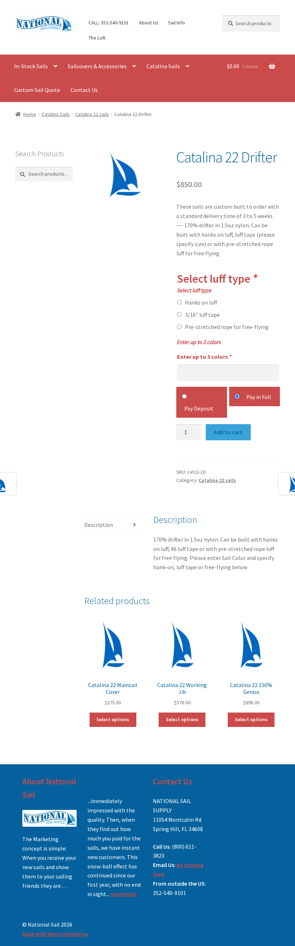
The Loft (96, 37)
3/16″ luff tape (202, 314)
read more (123, 894)
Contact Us (84, 89)
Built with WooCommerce (54, 933)
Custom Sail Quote (37, 89)
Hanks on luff (201, 302)
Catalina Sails (163, 66)
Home (29, 114)
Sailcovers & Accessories (97, 66)
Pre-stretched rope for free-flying (227, 326)
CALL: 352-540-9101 (108, 22)
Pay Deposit (198, 408)
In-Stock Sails (31, 66)
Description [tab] (98, 524)
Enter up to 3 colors (204, 356)
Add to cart (228, 432)
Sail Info (176, 22)
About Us (148, 22)
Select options (112, 719)
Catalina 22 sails (92, 114)
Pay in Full (258, 396)
